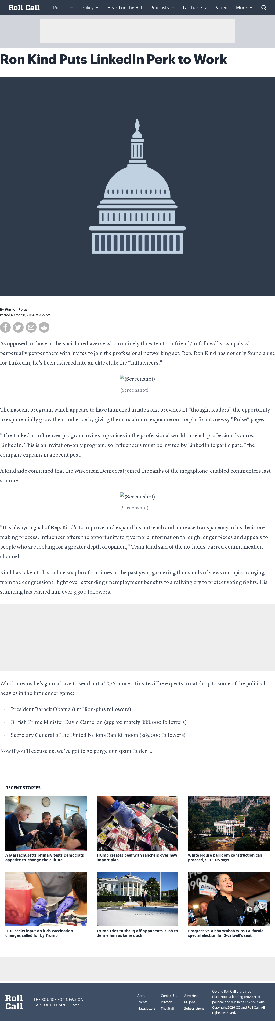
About (142, 995)
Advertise (191, 995)
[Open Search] (263, 7)
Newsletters (146, 1008)
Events (142, 1002)
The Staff (167, 1008)
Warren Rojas (16, 309)
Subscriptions (194, 1008)
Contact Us (169, 995)
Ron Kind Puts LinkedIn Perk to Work (113, 59)
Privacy (166, 1002)
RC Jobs (189, 1002)
